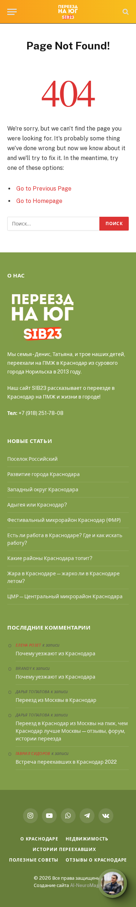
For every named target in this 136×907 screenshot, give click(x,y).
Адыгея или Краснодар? (37, 505)
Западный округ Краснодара (42, 489)
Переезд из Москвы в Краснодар (56, 700)
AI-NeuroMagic (86, 885)
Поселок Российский (32, 459)
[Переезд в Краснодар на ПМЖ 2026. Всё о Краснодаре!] (68, 12)
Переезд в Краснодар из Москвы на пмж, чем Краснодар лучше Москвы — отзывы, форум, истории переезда (72, 731)
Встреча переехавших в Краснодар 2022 (66, 762)
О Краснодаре (39, 839)
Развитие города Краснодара (43, 474)
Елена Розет (28, 645)
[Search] (125, 12)
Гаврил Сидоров (33, 753)
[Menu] (12, 12)
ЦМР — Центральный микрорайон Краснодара (65, 596)
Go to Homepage (39, 200)
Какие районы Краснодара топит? (49, 558)
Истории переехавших (64, 849)
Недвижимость (87, 839)
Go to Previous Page (43, 188)
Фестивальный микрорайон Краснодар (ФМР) (64, 520)
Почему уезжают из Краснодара (55, 653)
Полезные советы (34, 860)
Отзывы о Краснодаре (96, 860)
